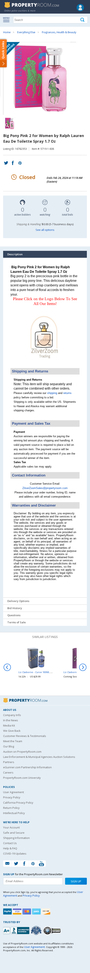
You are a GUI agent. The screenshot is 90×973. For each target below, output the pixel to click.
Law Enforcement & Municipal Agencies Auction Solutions (39, 757)
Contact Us (10, 843)
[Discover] (46, 911)
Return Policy (11, 808)
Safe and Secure (13, 833)
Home (7, 32)
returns (67, 393)
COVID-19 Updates (14, 853)
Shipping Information (16, 838)
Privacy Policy (11, 797)
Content (4, 53)
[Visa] (17, 911)
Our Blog (8, 746)
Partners (8, 762)
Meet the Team (12, 741)
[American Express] (37, 911)
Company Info (12, 715)
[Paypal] (8, 911)
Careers (8, 772)
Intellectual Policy (14, 813)
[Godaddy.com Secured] (52, 930)
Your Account (11, 827)
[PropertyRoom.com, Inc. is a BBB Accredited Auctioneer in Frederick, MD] (16, 930)
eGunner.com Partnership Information (27, 767)
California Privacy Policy (18, 802)
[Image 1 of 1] (45, 78)
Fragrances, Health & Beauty (59, 32)
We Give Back (12, 731)
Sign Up (76, 881)
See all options (45, 230)
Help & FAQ (10, 848)
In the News (10, 720)
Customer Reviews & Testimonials (24, 736)
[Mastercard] (27, 911)
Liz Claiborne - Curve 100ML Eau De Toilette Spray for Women (53, 672)
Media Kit (9, 725)
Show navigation (7, 19)
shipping (52, 393)
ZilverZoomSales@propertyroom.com (45, 488)
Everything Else (26, 32)
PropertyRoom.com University (22, 778)
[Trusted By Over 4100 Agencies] (36, 931)
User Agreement (13, 792)
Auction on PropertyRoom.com (22, 751)
